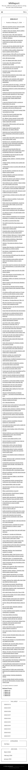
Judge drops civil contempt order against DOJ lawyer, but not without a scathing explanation (13, 80)
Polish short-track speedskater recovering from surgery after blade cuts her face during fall (13, 204)
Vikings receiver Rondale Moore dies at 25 (13, 635)
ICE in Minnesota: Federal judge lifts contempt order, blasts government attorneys (11, 98)
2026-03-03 (7, 729)
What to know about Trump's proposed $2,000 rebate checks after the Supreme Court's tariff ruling (12, 450)
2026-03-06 (7, 718)
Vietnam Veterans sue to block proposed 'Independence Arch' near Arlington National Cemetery (12, 434)
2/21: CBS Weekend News (9, 637)
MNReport (14, 3)
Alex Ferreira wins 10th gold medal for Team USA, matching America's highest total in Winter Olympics (13, 36)
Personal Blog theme (14, 767)
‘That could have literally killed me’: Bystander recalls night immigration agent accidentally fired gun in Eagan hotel (13, 150)
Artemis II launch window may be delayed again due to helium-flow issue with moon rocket (13, 376)
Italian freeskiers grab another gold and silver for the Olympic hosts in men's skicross (12, 260)
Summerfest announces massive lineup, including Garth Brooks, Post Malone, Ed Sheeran (12, 464)
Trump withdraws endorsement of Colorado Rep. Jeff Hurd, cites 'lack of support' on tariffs (13, 665)
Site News (6, 744)
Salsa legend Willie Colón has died (11, 484)
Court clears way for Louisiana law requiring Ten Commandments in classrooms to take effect (14, 266)
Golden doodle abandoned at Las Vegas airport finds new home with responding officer (13, 576)
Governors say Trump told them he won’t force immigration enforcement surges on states (13, 133)
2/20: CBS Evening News (8, 58)
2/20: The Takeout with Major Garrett (12, 60)
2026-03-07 (7, 715)
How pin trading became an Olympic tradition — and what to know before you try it (13, 394)
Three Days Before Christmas (10, 614)
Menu (25, 12)
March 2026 (7, 752)
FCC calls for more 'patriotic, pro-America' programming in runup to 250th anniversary (13, 503)
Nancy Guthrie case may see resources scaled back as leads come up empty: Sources (12, 42)
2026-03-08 (7, 711)
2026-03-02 (7, 732)
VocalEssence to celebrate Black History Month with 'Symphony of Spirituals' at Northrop (12, 314)
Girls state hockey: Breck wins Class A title (13, 592)
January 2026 (7, 759)
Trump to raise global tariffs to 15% (11, 438)
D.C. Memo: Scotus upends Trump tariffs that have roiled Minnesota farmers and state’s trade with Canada (13, 120)
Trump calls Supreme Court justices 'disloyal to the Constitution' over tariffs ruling (12, 516)
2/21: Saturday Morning (8, 402)
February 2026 (8, 755)
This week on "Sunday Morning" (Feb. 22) (13, 300)
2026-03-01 (7, 736)
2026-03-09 (7, 708)
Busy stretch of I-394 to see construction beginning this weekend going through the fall (13, 671)
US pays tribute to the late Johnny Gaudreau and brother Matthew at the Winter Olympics (14, 546)
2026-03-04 (7, 725)
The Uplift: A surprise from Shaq (10, 220)
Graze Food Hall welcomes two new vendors (13, 310)
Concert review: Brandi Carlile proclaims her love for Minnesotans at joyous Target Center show (13, 680)
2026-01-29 (7, 692)
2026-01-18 (7, 690)
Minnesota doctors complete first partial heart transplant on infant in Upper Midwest (12, 526)
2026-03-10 (7, 704)
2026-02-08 (7, 694)
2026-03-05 (7, 722)
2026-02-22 (7, 695)
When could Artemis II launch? (10, 491)
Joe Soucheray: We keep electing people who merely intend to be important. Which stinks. (13, 288)
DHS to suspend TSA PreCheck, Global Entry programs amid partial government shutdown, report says (13, 622)
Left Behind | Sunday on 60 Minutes (11, 534)
